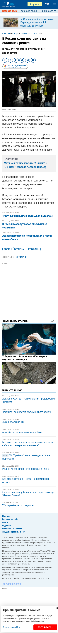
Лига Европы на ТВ (13, 422)
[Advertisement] (29, 287)
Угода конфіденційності (13, 531)
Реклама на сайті (10, 519)
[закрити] (57, 608)
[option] (29, 22)
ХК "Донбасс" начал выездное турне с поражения (27, 457)
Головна (6, 33)
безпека (19, 249)
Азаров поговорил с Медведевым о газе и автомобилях (27, 237)
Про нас (6, 516)
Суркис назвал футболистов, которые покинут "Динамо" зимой (28, 493)
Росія (7, 249)
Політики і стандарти (12, 528)
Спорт (15, 33)
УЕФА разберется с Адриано (18, 505)
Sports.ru (22, 257)
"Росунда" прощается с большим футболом (27, 216)
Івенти (5, 522)
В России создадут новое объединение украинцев (24, 225)
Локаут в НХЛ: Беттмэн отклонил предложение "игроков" (28, 400)
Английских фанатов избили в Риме (22, 432)
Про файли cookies (11, 627)
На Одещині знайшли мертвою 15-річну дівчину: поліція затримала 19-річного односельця (37, 23)
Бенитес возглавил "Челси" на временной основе (25, 480)
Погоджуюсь (45, 627)
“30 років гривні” (29, 10)
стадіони (33, 249)
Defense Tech (9, 10)
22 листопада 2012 (29, 33)
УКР (47, 4)
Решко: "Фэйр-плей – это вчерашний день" (26, 468)
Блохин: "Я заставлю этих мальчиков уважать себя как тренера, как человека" (27, 443)
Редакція (6, 525)
